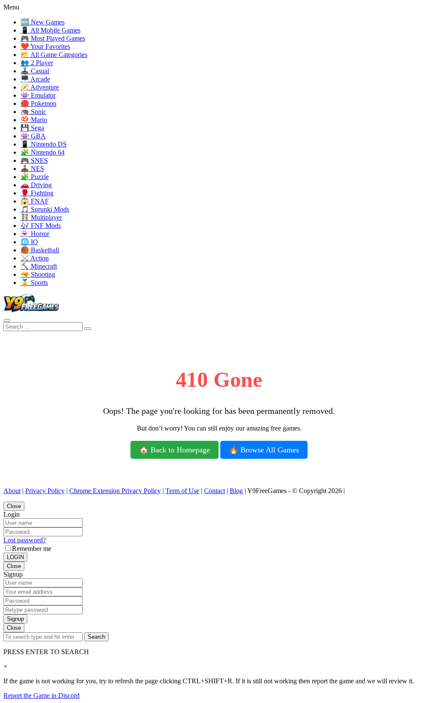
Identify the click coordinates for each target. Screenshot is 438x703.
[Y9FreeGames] (31, 310)
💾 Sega (32, 128)
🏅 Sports (34, 282)
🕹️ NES (32, 168)
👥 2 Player (37, 62)
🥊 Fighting (37, 193)
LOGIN (15, 557)
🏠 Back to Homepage (174, 450)
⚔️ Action (35, 258)
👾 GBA (33, 136)
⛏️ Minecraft (39, 266)
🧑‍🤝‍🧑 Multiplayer (41, 217)
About (12, 490)
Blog (236, 490)
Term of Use (182, 490)
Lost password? (24, 540)
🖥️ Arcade (35, 79)
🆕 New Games (43, 22)
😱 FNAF (35, 201)
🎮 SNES (34, 160)
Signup (15, 619)
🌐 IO (29, 241)
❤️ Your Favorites (45, 46)
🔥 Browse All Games (264, 450)
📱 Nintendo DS (44, 144)
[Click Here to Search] (87, 328)
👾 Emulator (38, 95)
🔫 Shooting (38, 274)
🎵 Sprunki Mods (45, 209)
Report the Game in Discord (41, 695)
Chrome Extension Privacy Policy (115, 490)
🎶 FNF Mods (41, 225)
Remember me (31, 548)
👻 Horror (35, 233)
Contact (214, 490)
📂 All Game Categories (54, 54)
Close (14, 506)
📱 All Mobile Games (50, 30)
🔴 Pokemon (38, 103)
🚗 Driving (36, 184)
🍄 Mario (34, 119)
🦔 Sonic (33, 111)
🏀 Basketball (40, 250)
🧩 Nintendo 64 (43, 152)
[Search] (6, 320)
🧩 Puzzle (35, 176)
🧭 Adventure (40, 87)
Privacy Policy (45, 490)
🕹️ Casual (35, 71)
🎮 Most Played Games (53, 38)
